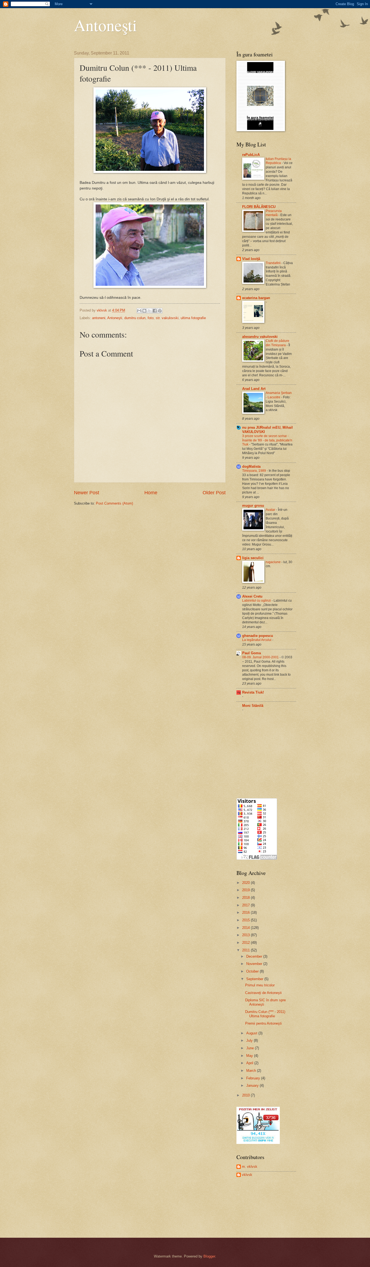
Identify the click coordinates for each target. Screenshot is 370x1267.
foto (151, 318)
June (250, 1048)
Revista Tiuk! (253, 692)
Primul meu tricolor (260, 985)
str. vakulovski (167, 318)
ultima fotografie (193, 318)
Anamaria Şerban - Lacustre (279, 395)
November (254, 964)
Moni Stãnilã (252, 706)
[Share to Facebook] (154, 310)
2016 (246, 912)
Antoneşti (105, 25)
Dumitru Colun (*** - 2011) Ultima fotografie (265, 1014)
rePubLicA (251, 155)
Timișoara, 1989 (254, 471)
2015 (246, 920)
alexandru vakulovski (260, 337)
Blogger (209, 1256)
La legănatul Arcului (257, 640)
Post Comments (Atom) (114, 503)
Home (150, 492)
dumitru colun (134, 318)
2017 (246, 905)
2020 (246, 883)
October (253, 971)
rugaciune (273, 562)
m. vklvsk (249, 1167)
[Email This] (139, 310)
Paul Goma (251, 653)
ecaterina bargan (256, 298)
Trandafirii (273, 263)
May (250, 1056)
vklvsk (247, 1175)
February (253, 1078)
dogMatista (251, 466)
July (250, 1040)
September (255, 979)
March (251, 1071)
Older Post (214, 492)
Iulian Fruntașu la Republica (278, 161)
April (250, 1063)
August (252, 1033)
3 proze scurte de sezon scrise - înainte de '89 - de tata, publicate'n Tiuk (267, 440)
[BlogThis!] (144, 310)
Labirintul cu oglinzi (257, 600)
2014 (246, 928)
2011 (246, 950)
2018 (246, 898)
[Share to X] (149, 310)
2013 (246, 935)
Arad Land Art (253, 389)
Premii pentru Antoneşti (263, 1023)
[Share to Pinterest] (160, 310)
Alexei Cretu (252, 596)
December (254, 956)
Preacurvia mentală (274, 213)
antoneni (98, 318)
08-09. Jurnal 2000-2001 (261, 657)
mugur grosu (253, 505)
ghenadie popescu (257, 636)
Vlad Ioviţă (251, 259)
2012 (246, 943)
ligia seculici (253, 558)
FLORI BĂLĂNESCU (258, 207)
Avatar (271, 510)
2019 (246, 890)
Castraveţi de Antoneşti (263, 993)
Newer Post (86, 492)
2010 (246, 1095)
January (253, 1085)
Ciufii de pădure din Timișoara (277, 343)
